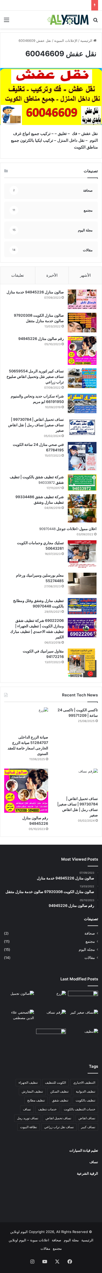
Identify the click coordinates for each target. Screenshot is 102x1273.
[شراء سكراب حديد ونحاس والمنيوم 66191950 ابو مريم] (82, 403)
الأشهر (85, 275)
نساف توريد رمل (27, 1118)
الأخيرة (52, 275)
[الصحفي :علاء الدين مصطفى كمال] (19, 1018)
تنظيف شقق (60, 1100)
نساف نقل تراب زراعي (59, 1127)
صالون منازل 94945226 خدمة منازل (35, 292)
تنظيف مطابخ (36, 1100)
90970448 (47, 529)
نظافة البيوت (28, 1127)
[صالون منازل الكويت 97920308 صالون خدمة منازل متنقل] (82, 322)
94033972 (46, 482)
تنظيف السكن (59, 1091)
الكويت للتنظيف (55, 1082)
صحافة (89, 933)
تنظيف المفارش (32, 1091)
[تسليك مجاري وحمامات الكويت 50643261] (82, 554)
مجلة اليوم (87, 949)
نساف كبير (88, 1127)
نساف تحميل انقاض (58, 1118)
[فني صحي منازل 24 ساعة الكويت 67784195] (82, 456)
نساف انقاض (86, 1118)
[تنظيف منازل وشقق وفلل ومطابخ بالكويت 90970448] (82, 606)
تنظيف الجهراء (28, 1082)
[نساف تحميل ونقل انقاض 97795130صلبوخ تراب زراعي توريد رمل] (83, 999)
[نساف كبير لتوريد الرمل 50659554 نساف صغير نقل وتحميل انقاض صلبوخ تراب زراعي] (82, 378)
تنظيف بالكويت (85, 1100)
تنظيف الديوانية (85, 1091)
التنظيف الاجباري (84, 1082)
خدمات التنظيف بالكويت (79, 1109)
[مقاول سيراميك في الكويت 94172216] (82, 663)
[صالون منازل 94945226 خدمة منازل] (82, 299)
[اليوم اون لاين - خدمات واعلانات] (68, 19)
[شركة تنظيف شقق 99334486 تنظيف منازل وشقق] (82, 508)
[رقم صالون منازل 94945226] (82, 350)
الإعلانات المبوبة (65, 40)
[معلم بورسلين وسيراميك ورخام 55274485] (82, 583)
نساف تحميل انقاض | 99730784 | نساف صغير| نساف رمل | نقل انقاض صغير (36, 425)
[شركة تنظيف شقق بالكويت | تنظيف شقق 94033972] (82, 482)
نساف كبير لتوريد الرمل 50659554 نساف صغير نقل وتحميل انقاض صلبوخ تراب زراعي (35, 376)
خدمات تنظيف (47, 1109)
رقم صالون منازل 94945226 (41, 338)
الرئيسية (86, 40)
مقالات (89, 958)
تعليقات (17, 275)
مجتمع (90, 941)
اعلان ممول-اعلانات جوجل (76, 528)
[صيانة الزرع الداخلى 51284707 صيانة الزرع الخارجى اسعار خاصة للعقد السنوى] (26, 719)
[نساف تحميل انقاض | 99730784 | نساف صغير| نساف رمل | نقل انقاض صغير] (82, 426)
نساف (27, 1109)
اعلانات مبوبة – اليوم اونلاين (29, 1240)
